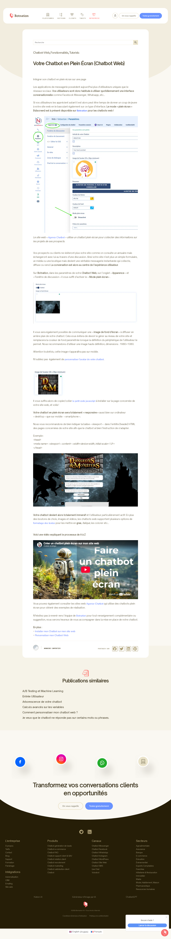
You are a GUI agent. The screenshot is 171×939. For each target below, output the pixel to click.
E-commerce (141, 856)
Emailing (8, 883)
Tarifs (7, 849)
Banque (139, 852)
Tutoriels (74, 53)
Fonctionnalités (59, 53)
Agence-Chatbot (94, 603)
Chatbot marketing (55, 866)
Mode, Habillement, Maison (147, 882)
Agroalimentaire (142, 846)
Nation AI (38, 896)
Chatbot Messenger (100, 846)
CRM (7, 880)
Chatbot (50, 872)
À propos (9, 846)
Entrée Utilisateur (33, 696)
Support (8, 859)
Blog (7, 856)
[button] (115, 648)
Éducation (140, 859)
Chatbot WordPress (100, 859)
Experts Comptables (145, 866)
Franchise (140, 869)
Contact (8, 852)
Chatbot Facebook (99, 849)
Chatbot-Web (41, 53)
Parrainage (9, 866)
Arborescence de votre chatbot (42, 701)
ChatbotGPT (131, 896)
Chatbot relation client (56, 859)
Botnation (82, 110)
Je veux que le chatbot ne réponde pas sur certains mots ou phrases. (65, 717)
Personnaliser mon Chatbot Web (52, 635)
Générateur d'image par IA (84, 896)
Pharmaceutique (143, 886)
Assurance (140, 849)
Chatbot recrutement (56, 862)
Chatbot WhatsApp (100, 852)
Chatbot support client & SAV (59, 856)
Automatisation (11, 877)
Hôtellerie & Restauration (146, 872)
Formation (9, 862)
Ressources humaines (145, 889)
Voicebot (95, 872)
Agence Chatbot (56, 237)
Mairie (138, 879)
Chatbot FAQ (52, 852)
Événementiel (142, 862)
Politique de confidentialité (98, 916)
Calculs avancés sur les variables (43, 707)
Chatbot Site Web (99, 862)
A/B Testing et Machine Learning (42, 691)
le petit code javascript (83, 401)
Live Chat (95, 869)
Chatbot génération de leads (59, 846)
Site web (9, 887)
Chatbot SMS (97, 866)
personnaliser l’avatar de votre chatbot (84, 359)
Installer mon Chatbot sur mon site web (55, 631)
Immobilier (140, 876)
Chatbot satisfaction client (58, 869)
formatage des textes (44, 523)
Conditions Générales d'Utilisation (75, 916)
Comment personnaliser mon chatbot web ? (50, 712)
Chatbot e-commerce (56, 849)
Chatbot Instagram (100, 856)
